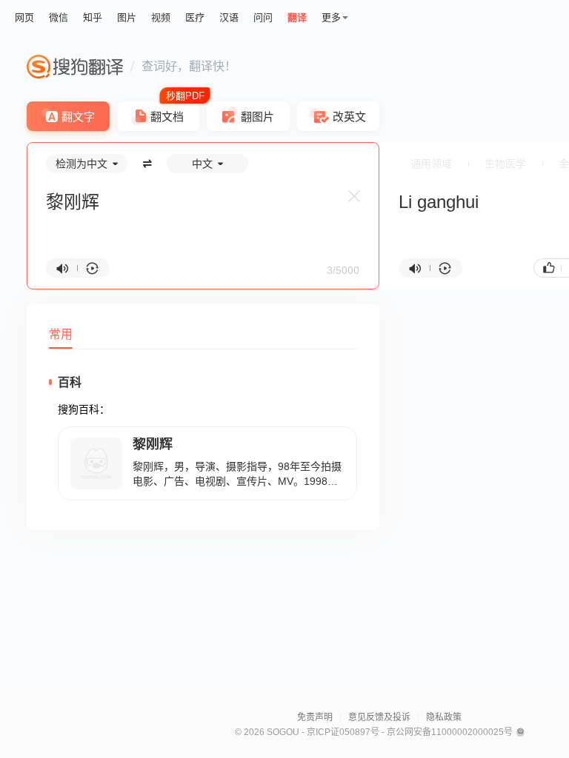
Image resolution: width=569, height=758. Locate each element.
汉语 (229, 17)
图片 (126, 17)
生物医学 (505, 164)
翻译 (297, 17)
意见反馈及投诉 (379, 717)
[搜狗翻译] (75, 66)
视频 (160, 17)
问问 (263, 17)
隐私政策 (444, 717)
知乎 (92, 17)
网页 (24, 17)
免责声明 (315, 717)
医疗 (194, 17)
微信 (58, 17)
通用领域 (431, 164)
